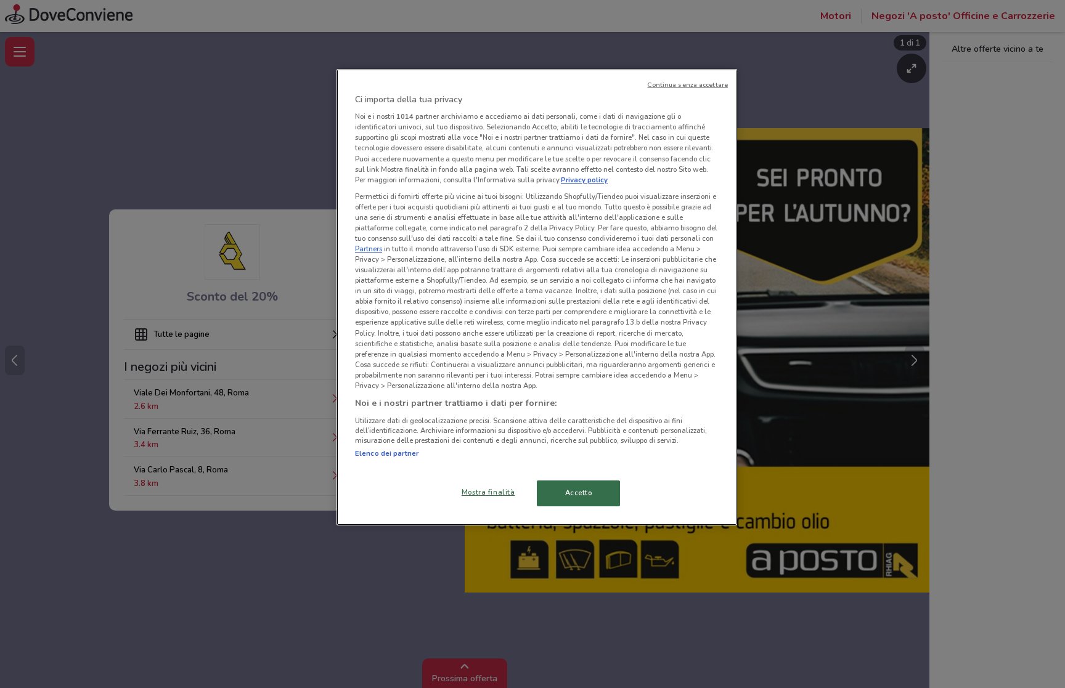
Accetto (578, 493)
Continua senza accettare (687, 84)
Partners (368, 249)
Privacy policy (584, 180)
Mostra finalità (488, 492)
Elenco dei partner (386, 453)
